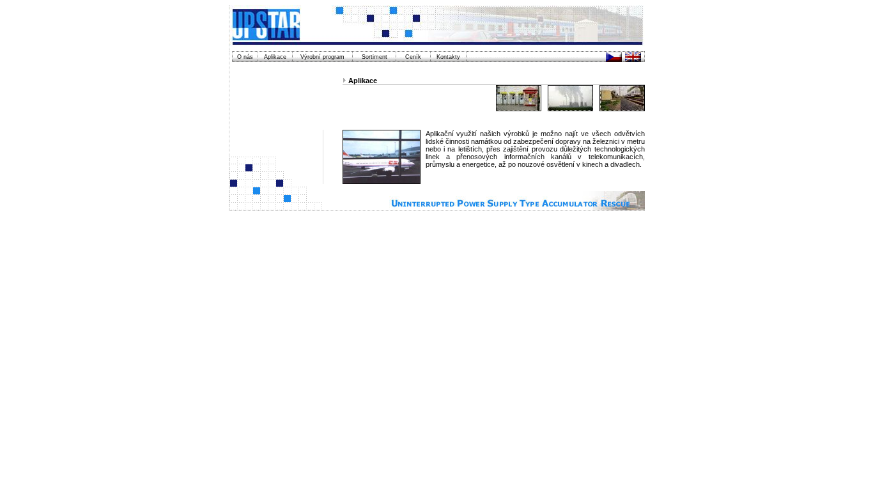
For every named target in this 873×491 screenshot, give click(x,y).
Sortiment (374, 57)
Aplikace (275, 57)
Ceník (413, 57)
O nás (245, 57)
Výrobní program (322, 57)
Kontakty (448, 57)
